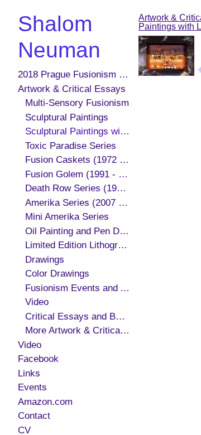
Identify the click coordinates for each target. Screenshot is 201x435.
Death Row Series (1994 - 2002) (77, 188)
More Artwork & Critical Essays (77, 330)
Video (37, 302)
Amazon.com (45, 402)
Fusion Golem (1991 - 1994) (77, 174)
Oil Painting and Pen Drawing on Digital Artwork (77, 231)
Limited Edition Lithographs (77, 245)
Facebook (38, 359)
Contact (34, 415)
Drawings (44, 259)
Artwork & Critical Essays (72, 89)
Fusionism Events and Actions (77, 288)
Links (29, 373)
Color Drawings (57, 273)
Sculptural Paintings (66, 117)
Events (32, 387)
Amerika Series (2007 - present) (77, 202)
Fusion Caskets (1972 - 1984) (77, 159)
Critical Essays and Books (77, 316)
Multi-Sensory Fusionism (77, 103)
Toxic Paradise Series (70, 146)
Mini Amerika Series (67, 216)
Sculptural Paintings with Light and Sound (77, 131)
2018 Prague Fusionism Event (74, 74)
